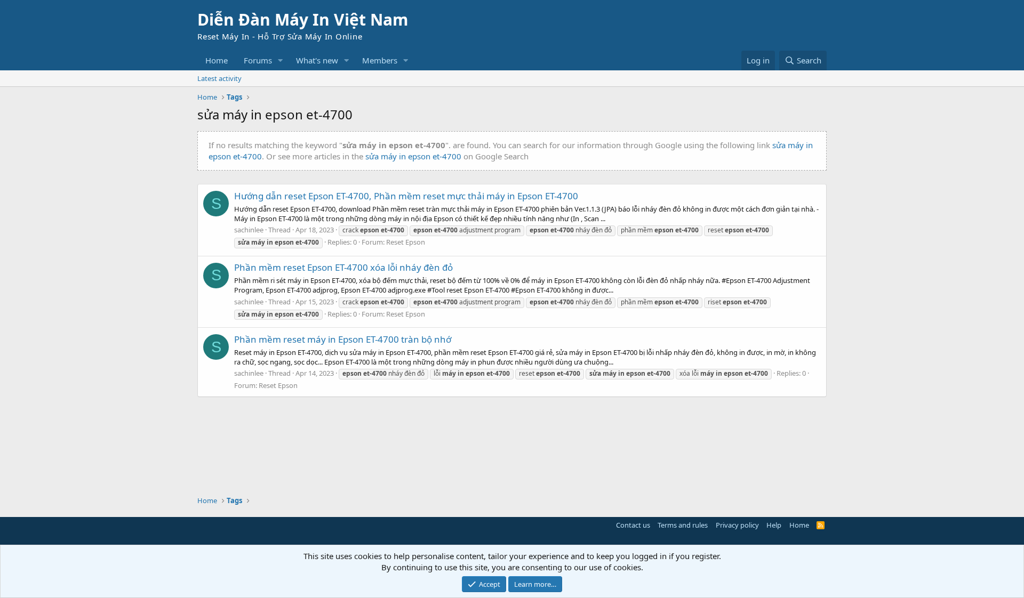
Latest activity (219, 78)
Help (773, 525)
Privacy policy (737, 525)
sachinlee (248, 230)
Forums (258, 60)
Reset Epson (405, 242)
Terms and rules (683, 525)
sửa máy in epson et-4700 (413, 156)
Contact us (633, 525)
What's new (317, 60)
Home (216, 60)
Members (379, 60)
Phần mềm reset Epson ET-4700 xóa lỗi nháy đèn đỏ (343, 267)
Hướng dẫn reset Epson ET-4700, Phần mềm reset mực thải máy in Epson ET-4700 (406, 196)
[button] (280, 60)
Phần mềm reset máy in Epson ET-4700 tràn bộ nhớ (342, 339)
